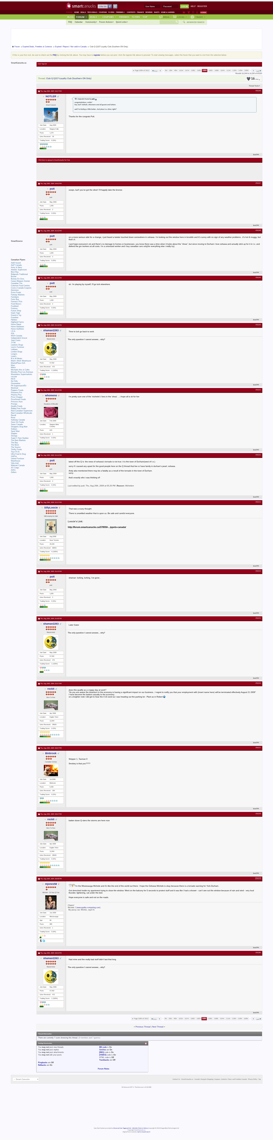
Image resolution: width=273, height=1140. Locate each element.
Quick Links (121, 22)
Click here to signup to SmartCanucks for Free (54, 160)
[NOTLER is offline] (51, 115)
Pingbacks (42, 1062)
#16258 (258, 814)
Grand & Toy (16, 315)
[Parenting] (197, 12)
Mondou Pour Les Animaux (22, 372)
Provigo (14, 404)
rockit (50, 688)
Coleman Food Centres (20, 286)
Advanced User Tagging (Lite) (122, 1128)
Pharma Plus (16, 395)
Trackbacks (104, 1060)
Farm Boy (15, 299)
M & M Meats (16, 358)
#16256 (258, 683)
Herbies (14, 320)
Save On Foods (17, 422)
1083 (199, 70)
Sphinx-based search (143, 1132)
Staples (14, 433)
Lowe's (13, 356)
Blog (70, 17)
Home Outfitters (17, 329)
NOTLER (51, 96)
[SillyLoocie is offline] (51, 526)
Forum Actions (105, 22)
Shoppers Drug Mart (19, 427)
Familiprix (15, 297)
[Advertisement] (90, 171)
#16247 (258, 183)
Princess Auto (16, 402)
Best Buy (15, 272)
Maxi (13, 365)
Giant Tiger (15, 313)
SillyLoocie (51, 507)
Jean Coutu (15, 340)
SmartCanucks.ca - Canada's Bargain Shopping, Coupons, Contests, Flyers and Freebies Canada (214, 1079)
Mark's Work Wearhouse (21, 361)
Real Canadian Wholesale (21, 413)
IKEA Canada (16, 336)
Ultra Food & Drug (18, 454)
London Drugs (16, 352)
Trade (200, 17)
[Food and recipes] (193, 12)
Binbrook (50, 753)
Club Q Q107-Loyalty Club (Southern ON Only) (68, 78)
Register (202, 6)
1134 (228, 70)
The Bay (14, 443)
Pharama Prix (16, 392)
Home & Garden (167, 12)
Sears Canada (17, 424)
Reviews (148, 12)
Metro (13, 367)
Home (76, 12)
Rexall (13, 415)
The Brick (15, 445)
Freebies (120, 12)
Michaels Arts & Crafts (20, 370)
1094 (223, 70)
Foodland (14, 306)
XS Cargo (15, 468)
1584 (240, 70)
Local (182, 17)
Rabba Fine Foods (18, 408)
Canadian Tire (16, 283)
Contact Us (176, 1079)
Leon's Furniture (17, 347)
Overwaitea (15, 383)
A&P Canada (16, 265)
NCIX (13, 379)
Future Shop (16, 311)
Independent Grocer (19, 338)
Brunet (13, 276)
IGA (12, 333)
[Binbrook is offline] (51, 770)
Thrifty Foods (16, 449)
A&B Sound (16, 263)
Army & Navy (16, 267)
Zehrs (13, 470)
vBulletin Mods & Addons (140, 1128)
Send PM (256, 155)
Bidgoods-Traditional (19, 274)
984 (175, 70)
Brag (166, 17)
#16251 (258, 390)
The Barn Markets (18, 440)
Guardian (14, 317)
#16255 (258, 618)
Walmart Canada (18, 465)
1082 (193, 70)
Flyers (111, 12)
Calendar (79, 22)
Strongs (14, 436)
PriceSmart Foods (18, 399)
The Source (15, 447)
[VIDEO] (102, 1055)
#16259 (258, 878)
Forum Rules (103, 1069)
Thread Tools (254, 86)
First (155, 71)
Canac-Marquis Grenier (20, 281)
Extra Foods (16, 292)
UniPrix (14, 456)
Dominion (15, 290)
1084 (205, 70)
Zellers (13, 472)
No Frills (14, 381)
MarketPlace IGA (18, 363)
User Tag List (42, 64)
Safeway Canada (18, 420)
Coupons (103, 12)
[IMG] (101, 1052)
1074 (187, 70)
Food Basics (16, 304)
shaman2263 (51, 330)
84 (166, 70)
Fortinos (14, 308)
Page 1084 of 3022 (142, 70)
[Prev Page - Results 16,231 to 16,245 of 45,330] (160, 70)
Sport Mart (15, 431)
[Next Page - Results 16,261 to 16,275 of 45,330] (253, 70)
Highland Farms (17, 322)
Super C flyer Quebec (20, 438)
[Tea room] (184, 12)
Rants (156, 12)
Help (193, 6)
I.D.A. (13, 331)
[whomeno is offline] (51, 412)
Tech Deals (92, 12)
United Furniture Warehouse (17, 459)
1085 (211, 70)
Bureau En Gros (17, 279)
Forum (81, 17)
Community (90, 22)
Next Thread (157, 1027)
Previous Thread (143, 1027)
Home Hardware (17, 327)
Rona (13, 417)
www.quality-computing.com (88, 907)
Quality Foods (16, 406)
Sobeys (14, 429)
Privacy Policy (252, 1079)
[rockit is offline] (51, 705)
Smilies (102, 1050)
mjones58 (51, 884)
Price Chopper (17, 397)
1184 (234, 70)
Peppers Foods (17, 390)
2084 (246, 70)
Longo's (14, 354)
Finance (140, 12)
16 (254, 79)
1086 (217, 70)
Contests (131, 12)
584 (170, 70)
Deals (83, 12)
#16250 (258, 325)
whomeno (51, 395)
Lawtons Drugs (17, 345)
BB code (103, 1047)
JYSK (13, 342)
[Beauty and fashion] (189, 12)
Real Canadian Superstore (21, 411)
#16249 (258, 277)
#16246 (258, 91)
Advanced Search (195, 22)
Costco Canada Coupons (21, 288)
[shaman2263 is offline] (51, 349)
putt (52, 188)
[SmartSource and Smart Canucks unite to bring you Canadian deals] (22, 247)
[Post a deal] (203, 12)
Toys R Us (15, 452)
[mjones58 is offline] (51, 902)
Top (145, 17)
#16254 (258, 571)
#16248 (258, 230)
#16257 (258, 748)
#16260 (258, 953)
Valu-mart (15, 463)
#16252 (258, 455)
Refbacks (42, 1065)
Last (257, 71)
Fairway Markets (18, 295)
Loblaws (14, 349)
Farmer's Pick (16, 301)
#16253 (258, 502)
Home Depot (16, 324)
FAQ (70, 22)
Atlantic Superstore (19, 270)
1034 (181, 70)
